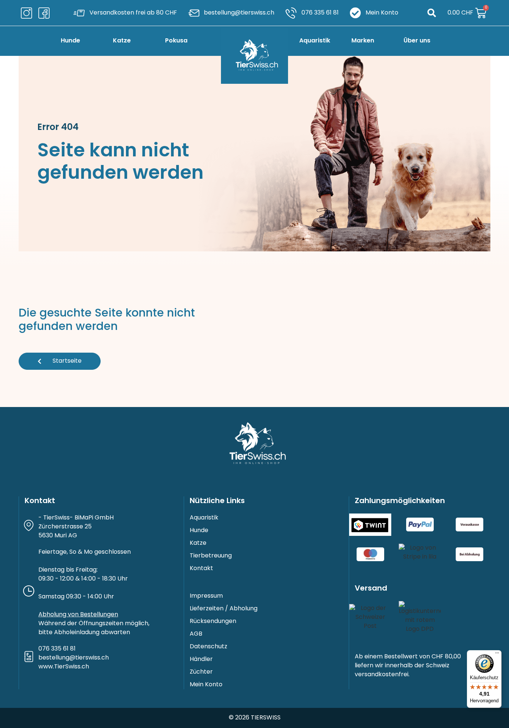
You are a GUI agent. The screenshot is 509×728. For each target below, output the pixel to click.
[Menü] (497, 654)
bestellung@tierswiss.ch (73, 658)
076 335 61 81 (57, 649)
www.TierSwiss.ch (63, 667)
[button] (432, 13)
